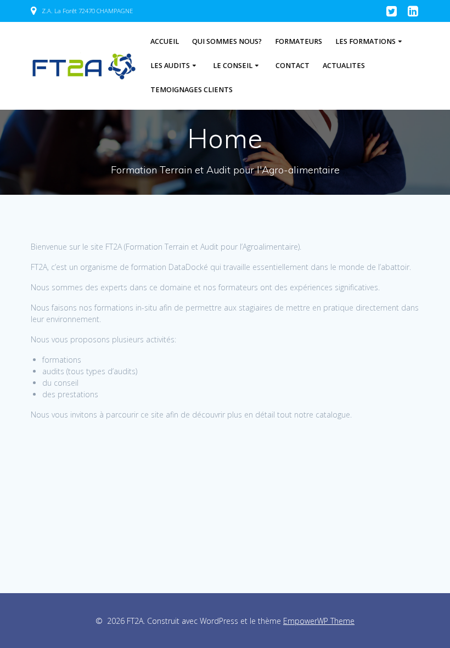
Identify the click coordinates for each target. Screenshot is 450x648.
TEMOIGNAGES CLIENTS (191, 89)
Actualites (344, 65)
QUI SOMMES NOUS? (227, 41)
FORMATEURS (298, 41)
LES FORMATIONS (365, 41)
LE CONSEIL (232, 65)
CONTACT (292, 65)
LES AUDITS (170, 65)
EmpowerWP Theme (319, 621)
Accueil (164, 41)
